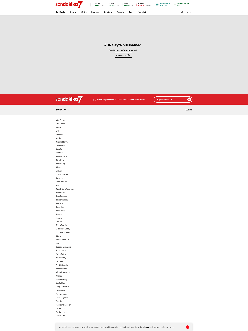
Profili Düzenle (62, 265)
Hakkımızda (61, 110)
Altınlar (59, 127)
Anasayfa (59, 134)
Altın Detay (60, 120)
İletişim (188, 110)
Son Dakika (60, 12)
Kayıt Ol (59, 221)
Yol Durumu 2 (61, 312)
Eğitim (84, 12)
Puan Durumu (61, 268)
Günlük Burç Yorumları (65, 189)
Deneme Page (61, 156)
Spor (131, 12)
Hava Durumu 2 (62, 200)
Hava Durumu (61, 196)
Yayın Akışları (61, 294)
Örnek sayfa (61, 250)
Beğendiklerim (62, 142)
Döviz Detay (60, 160)
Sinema (59, 276)
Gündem (108, 12)
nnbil (58, 243)
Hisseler (59, 214)
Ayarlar (59, 138)
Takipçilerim (61, 290)
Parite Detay (61, 254)
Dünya (73, 12)
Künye (58, 236)
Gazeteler (60, 178)
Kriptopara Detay (63, 229)
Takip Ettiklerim (62, 286)
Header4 (59, 203)
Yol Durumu (60, 308)
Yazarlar (59, 301)
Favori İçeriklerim (63, 174)
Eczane (59, 171)
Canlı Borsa (60, 145)
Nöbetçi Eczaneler (63, 247)
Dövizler (59, 167)
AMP (57, 131)
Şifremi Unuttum (62, 272)
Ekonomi (95, 12)
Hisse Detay (60, 207)
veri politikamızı (152, 327)
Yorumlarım (60, 315)
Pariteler (59, 261)
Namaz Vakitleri (62, 239)
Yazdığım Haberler (63, 305)
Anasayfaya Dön (123, 55)
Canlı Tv (59, 149)
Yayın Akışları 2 (62, 297)
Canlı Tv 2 (59, 152)
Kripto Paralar (61, 225)
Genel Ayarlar (61, 181)
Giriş (57, 185)
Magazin (120, 12)
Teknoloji (142, 12)
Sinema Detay (61, 279)
